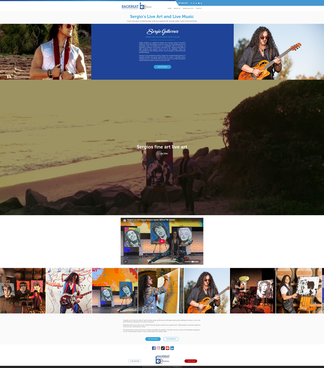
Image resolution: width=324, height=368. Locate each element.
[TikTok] (196, 3)
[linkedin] (201, 3)
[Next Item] (321, 290)
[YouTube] (199, 3)
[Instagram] (194, 3)
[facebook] (191, 3)
